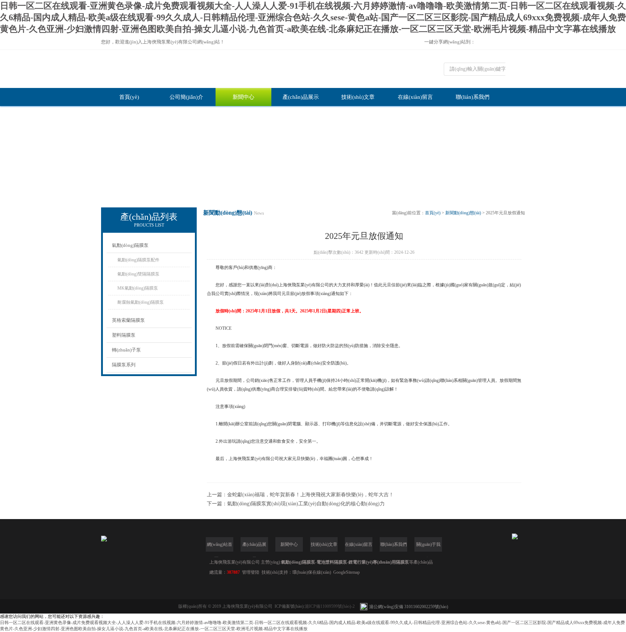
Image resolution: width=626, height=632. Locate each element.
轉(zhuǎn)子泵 (126, 350)
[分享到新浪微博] (503, 43)
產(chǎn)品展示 (301, 97)
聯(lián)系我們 (472, 97)
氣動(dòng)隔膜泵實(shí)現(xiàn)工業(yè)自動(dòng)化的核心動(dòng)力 (306, 503)
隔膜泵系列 (123, 364)
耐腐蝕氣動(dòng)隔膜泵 (140, 302)
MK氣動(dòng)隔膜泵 (137, 288)
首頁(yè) (129, 97)
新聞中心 (243, 97)
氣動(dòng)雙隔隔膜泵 (138, 274)
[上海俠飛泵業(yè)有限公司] (264, 69)
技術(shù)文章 (358, 97)
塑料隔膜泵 (123, 335)
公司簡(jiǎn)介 (186, 97)
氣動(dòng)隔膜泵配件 (138, 259)
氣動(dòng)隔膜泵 (130, 245)
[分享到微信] (491, 43)
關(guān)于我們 (428, 547)
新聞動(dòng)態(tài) (463, 212)
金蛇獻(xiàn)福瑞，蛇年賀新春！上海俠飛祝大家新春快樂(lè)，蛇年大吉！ (310, 494)
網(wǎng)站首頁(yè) (219, 547)
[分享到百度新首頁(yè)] (516, 43)
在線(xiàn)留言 (415, 97)
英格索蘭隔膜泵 (128, 320)
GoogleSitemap (346, 572)
